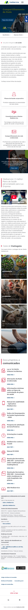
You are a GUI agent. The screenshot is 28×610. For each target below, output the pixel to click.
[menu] (14, 35)
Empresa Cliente (18, 35)
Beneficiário (6, 35)
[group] (14, 19)
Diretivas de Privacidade (6, 580)
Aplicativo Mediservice (8, 505)
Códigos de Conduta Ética (7, 584)
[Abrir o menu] (22, 2)
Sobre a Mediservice (8, 502)
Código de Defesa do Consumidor (9, 577)
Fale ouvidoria (6, 523)
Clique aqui (14, 168)
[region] (14, 19)
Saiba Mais (10, 374)
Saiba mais (5, 24)
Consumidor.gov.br (19, 580)
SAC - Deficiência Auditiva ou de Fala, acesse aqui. (12, 547)
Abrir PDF (10, 409)
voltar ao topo (14, 593)
